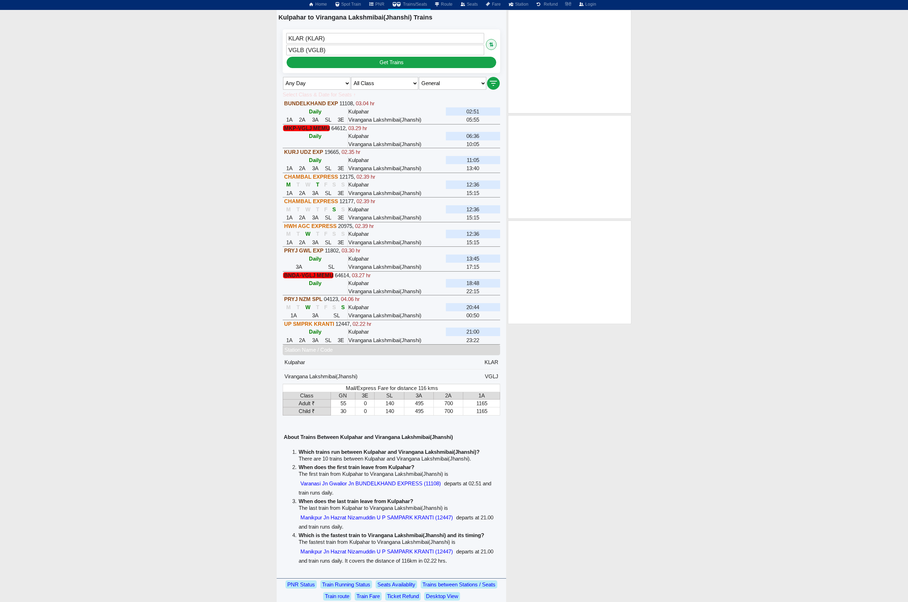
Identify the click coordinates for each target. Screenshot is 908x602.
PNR (379, 4)
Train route (337, 596)
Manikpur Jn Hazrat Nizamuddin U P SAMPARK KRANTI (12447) (376, 517)
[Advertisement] (569, 61)
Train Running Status (346, 584)
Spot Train (350, 4)
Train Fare (368, 596)
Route (446, 4)
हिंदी (568, 4)
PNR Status (301, 584)
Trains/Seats (414, 4)
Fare (496, 4)
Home (320, 4)
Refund (550, 4)
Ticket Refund (403, 596)
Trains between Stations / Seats (458, 584)
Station (521, 4)
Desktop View (442, 596)
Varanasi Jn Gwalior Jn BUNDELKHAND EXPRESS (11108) (370, 483)
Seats (472, 4)
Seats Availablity (396, 584)
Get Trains (392, 62)
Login (590, 4)
